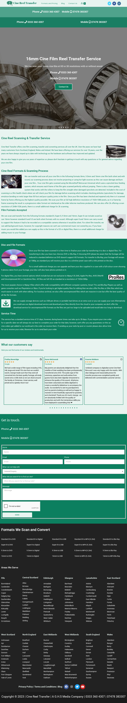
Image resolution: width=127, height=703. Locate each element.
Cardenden (5, 587)
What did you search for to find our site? (17, 477)
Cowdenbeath (6, 590)
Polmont (25, 614)
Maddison (26, 611)
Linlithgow (26, 608)
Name (4, 447)
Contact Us (63, 87)
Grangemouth (27, 602)
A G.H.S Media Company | (69, 696)
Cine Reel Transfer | (39, 696)
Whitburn (47, 621)
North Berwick (49, 609)
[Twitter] (77, 686)
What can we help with (11, 467)
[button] (61, 127)
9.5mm (88, 176)
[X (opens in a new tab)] (109, 3)
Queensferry (48, 615)
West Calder (48, 618)
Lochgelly (5, 615)
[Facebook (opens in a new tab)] (114, 3)
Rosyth (4, 618)
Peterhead (111, 618)
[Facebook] (66, 686)
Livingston (48, 602)
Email (4, 457)
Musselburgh (49, 605)
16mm (97, 176)
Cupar (3, 593)
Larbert (25, 605)
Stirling (25, 621)
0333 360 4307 (96, 696)
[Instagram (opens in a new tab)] (119, 3)
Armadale (47, 584)
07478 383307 (116, 696)
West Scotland (8, 634)
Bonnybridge (27, 589)
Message (6, 486)
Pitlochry (110, 621)
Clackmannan (27, 592)
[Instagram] (71, 686)
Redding (25, 617)
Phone (66, 457)
